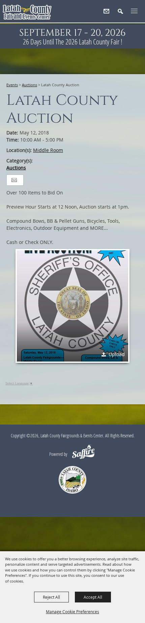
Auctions (29, 84)
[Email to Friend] (14, 180)
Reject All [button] (51, 597)
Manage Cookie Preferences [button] (72, 611)
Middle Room (48, 150)
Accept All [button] (93, 597)
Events (12, 84)
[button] (123, 14)
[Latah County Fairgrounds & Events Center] (27, 14)
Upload (117, 354)
